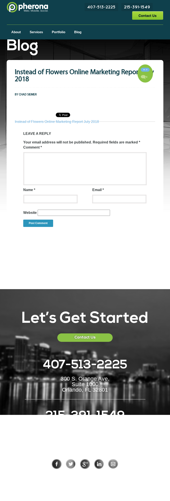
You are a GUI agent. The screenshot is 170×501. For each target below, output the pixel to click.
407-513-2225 (101, 6)
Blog (77, 32)
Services (36, 32)
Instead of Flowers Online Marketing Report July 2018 (57, 122)
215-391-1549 (137, 6)
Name (29, 190)
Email (98, 190)
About (16, 32)
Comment (32, 147)
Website (30, 213)
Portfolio (58, 32)
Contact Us (147, 15)
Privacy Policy (70, 475)
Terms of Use (100, 475)
